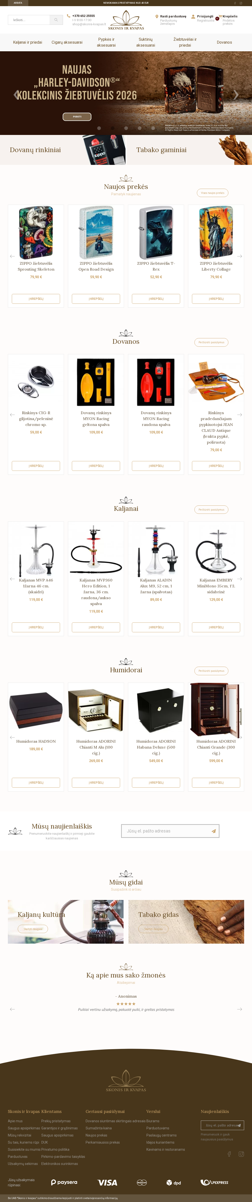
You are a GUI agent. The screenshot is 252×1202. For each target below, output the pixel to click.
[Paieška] (56, 20)
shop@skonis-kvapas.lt (89, 24)
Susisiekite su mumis (24, 1149)
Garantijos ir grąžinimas (59, 1128)
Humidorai (126, 670)
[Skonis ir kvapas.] (126, 1080)
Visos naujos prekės (212, 193)
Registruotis (205, 20)
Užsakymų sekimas (23, 1164)
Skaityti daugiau (33, 929)
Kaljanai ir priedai (27, 42)
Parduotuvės (18, 1157)
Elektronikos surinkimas (59, 1164)
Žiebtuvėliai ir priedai (185, 42)
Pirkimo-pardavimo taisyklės (63, 1157)
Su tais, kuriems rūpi (23, 1142)
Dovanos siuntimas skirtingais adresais (116, 1121)
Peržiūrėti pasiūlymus (211, 342)
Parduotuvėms (157, 1128)
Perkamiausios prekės (103, 1142)
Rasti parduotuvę (173, 16)
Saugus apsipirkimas (24, 1128)
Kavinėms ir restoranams (165, 1149)
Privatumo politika (55, 1149)
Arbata (18, 3)
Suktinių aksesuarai (145, 42)
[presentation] (16, 93)
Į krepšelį (36, 299)
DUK (44, 1142)
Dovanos (224, 42)
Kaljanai (126, 508)
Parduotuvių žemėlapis (168, 22)
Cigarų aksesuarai (67, 42)
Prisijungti (205, 16)
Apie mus (15, 1121)
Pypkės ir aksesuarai (106, 42)
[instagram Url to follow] (241, 3)
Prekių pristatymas (56, 1121)
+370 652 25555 (83, 16)
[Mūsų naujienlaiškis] (214, 831)
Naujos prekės (96, 1135)
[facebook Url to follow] (235, 3)
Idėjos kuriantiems (160, 1142)
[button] (239, 256)
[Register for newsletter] (239, 1125)
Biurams (152, 1121)
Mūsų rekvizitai (19, 1135)
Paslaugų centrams (161, 1135)
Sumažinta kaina (99, 1128)
